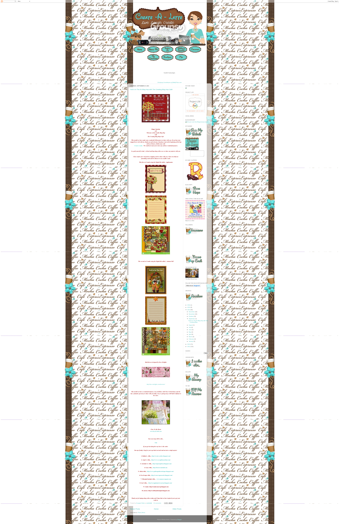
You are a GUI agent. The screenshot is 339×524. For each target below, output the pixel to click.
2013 (189, 344)
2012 (189, 346)
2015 (189, 307)
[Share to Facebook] (170, 503)
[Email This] (165, 503)
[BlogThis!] (166, 503)
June (190, 329)
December (192, 311)
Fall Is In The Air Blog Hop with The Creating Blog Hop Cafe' (151, 89)
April (190, 334)
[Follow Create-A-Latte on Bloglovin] (193, 286)
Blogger (179, 519)
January (191, 341)
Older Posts (177, 509)
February (191, 339)
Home (156, 509)
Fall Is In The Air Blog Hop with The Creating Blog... (198, 321)
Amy (156, 443)
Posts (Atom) (141, 512)
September (192, 318)
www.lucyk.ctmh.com (156, 431)
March (191, 336)
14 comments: (157, 503)
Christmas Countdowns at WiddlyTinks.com (169, 82)
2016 (189, 305)
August (191, 325)
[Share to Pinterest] (172, 503)
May (190, 332)
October (191, 316)
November (192, 314)
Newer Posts (135, 509)
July (190, 327)
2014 (189, 309)
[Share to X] (168, 503)
